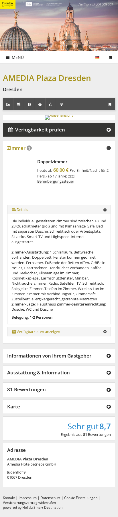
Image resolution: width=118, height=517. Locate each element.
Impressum (28, 497)
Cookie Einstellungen (80, 497)
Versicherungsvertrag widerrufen (29, 502)
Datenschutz (50, 497)
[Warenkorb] (110, 57)
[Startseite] (103, 54)
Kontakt (9, 497)
